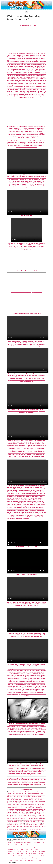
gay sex (32, 806)
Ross (38, 856)
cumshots (14, 801)
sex (26, 823)
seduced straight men (15, 823)
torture (12, 827)
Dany (18, 849)
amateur (17, 791)
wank (8, 829)
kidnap (38, 812)
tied (42, 826)
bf (43, 793)
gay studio (37, 806)
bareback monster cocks (33, 793)
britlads (20, 798)
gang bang (42, 802)
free (28, 802)
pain (32, 818)
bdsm (41, 793)
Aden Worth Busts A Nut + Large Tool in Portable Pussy (26, 842)
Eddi (27, 849)
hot (44, 809)
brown (24, 798)
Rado (34, 856)
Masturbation (29, 813)
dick (23, 801)
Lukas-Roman (32, 853)
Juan (18, 853)
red (10, 821)
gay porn (18, 806)
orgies (29, 816)
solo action (22, 824)
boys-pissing (28, 796)
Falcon (8, 802)
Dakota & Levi (11, 849)
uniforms (42, 827)
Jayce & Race (41, 851)
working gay (26, 829)
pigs (15, 820)
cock (14, 799)
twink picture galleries (22, 827)
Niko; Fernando (22, 856)
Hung (39, 810)
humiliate (23, 810)
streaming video (21, 826)
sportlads (28, 824)
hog (42, 809)
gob (33, 807)
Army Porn (18, 793)
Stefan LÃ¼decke (32, 858)
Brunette (28, 798)
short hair (39, 823)
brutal (32, 798)
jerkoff (31, 812)
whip (18, 829)
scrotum (27, 821)
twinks (29, 827)
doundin (37, 801)
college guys (19, 799)
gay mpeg (36, 804)
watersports (13, 829)
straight (14, 826)
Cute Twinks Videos (26, 789)
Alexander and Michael (13, 844)
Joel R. (13, 853)
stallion (32, 824)
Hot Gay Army (10, 810)
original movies (15, 818)
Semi (9, 858)
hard (16, 809)
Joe (9, 853)
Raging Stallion (40, 820)
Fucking (38, 802)
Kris (22, 853)
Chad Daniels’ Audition (13, 847)
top (44, 826)
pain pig (36, 818)
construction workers (28, 799)
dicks (25, 801)
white (21, 829)
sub (33, 826)
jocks (35, 812)
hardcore (19, 809)
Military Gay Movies (40, 813)
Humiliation (34, 810)
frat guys (24, 802)
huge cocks (17, 810)
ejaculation (42, 801)
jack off (19, 812)
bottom (39, 795)
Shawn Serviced (16, 858)
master (23, 813)
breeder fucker (10, 798)
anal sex (14, 793)
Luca (26, 853)
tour (15, 827)
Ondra (29, 856)
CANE (11, 799)
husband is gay (10, 812)
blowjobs (28, 795)
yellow (33, 829)
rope (21, 821)
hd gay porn (27, 809)
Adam (9, 842)
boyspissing (35, 796)
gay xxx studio (23, 807)
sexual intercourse (31, 823)
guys (8, 809)
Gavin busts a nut (27, 851)
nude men (41, 815)
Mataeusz (40, 853)
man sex (19, 813)
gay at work (12, 804)
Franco (36, 849)
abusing (13, 791)
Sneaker (24, 858)
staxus (36, 824)
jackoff (23, 812)
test (40, 826)
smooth (14, 824)
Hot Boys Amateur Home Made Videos (26, 25)
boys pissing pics (20, 796)
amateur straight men (36, 791)
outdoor (28, 818)
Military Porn (10, 815)
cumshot (9, 801)
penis (39, 818)
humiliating (28, 810)
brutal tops (37, 798)
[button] (26, 12)
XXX (30, 829)
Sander (43, 856)
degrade (19, 801)
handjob (12, 809)
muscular (20, 815)
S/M (24, 821)
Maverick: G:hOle (12, 856)
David (22, 849)
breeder (40, 796)
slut (11, 824)
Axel (32, 844)
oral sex (26, 816)
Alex (43, 842)
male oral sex (13, 813)
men (34, 813)
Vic (36, 860)
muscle (15, 815)
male (8, 813)
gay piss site (13, 806)
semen (22, 823)
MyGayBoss (26, 815)
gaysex (29, 807)
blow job (23, 795)
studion (27, 826)
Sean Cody (32, 821)
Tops (8, 827)
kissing (42, 812)
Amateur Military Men (25, 791)
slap (43, 823)
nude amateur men (33, 815)
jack (16, 812)
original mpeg (22, 818)
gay (8, 804)
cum (35, 799)
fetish (19, 802)
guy (43, 807)
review (13, 821)
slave (8, 824)
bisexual (19, 795)
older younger (20, 816)
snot (18, 824)
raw (8, 821)
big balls (9, 795)
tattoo (36, 826)
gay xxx (17, 807)
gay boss (18, 804)
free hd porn (32, 802)
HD (23, 809)
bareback (24, 793)
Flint (31, 849)
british (16, 798)
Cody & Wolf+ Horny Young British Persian (31, 847)
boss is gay (34, 795)
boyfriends (13, 796)
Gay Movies (31, 804)
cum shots (39, 799)
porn (31, 820)
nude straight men (11, 816)
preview (34, 820)
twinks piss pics (35, 827)
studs (30, 826)
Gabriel (19, 851)
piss (17, 820)
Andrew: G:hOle (25, 844)
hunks (42, 810)
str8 (11, 826)
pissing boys (26, 820)
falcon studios (14, 802)
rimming (17, 821)
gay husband (24, 804)
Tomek (40, 858)
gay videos (12, 807)
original (34, 816)
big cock (14, 795)
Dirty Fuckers (31, 801)
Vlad (40, 860)
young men (38, 829)
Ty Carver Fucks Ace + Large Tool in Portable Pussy (21, 860)
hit (40, 809)
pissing (20, 820)
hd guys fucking (35, 809)
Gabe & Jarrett (11, 851)
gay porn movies (25, 806)
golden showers (38, 807)
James (34, 851)
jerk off (27, 812)
